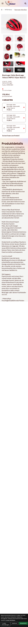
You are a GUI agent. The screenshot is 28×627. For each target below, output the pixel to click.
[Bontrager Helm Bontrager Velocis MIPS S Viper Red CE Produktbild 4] (20, 47)
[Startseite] (1, 9)
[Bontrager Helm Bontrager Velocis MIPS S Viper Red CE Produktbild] (14, 24)
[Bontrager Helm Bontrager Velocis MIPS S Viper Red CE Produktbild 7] (8, 63)
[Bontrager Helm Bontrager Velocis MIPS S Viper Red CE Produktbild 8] (20, 63)
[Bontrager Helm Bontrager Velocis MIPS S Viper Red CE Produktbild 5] (8, 56)
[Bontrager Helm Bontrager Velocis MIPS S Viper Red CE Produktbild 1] (8, 38)
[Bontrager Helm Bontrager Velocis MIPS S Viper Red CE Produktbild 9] (8, 69)
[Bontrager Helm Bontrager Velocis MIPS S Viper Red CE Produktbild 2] (20, 38)
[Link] (2, 3)
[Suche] (25, 3)
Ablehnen (14, 623)
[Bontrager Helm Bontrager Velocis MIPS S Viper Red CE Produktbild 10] (20, 69)
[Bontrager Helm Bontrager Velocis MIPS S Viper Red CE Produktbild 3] (8, 47)
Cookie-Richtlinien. (10, 620)
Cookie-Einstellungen (5, 624)
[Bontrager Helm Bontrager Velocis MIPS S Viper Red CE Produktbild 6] (20, 56)
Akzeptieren (23, 623)
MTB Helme (8, 9)
